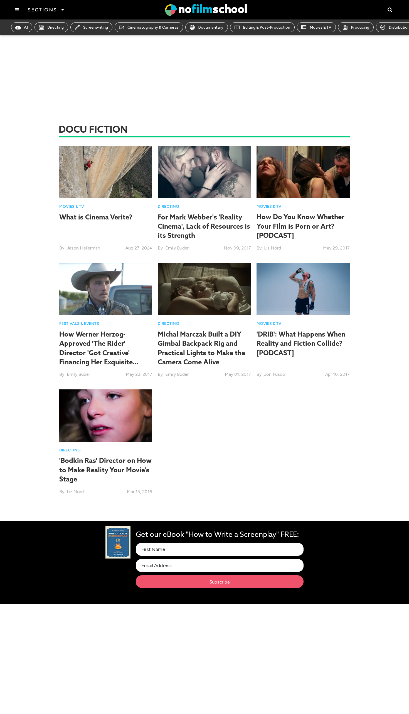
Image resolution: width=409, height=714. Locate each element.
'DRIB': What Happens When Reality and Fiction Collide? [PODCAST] (301, 343)
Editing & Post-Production (266, 27)
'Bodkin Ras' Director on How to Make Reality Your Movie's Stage (105, 469)
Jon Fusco (274, 374)
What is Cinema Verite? (95, 217)
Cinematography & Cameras (153, 27)
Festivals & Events (79, 323)
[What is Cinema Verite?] (105, 171)
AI (26, 27)
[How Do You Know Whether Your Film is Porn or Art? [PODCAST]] (303, 171)
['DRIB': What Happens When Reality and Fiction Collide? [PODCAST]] (303, 288)
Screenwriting (95, 27)
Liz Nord (272, 248)
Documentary (210, 27)
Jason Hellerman (83, 248)
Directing (55, 27)
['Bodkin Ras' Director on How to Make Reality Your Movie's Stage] (105, 415)
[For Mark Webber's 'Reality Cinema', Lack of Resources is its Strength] (204, 171)
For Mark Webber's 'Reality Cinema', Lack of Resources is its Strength (204, 226)
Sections (42, 10)
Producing (360, 27)
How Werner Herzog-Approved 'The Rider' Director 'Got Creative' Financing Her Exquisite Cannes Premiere (96, 352)
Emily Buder (177, 248)
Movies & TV (320, 27)
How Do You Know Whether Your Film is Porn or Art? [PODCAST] (300, 226)
